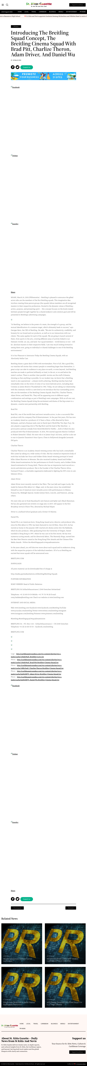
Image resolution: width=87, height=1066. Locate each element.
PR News (83, 12)
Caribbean (42, 12)
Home (20, 12)
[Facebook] (43, 118)
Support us (26, 67)
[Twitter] (43, 186)
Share (13, 292)
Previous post (17, 908)
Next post (70, 908)
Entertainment (71, 12)
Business (52, 12)
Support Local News (77, 5)
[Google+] (43, 255)
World (61, 12)
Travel (33, 12)
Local (26, 12)
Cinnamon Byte (81, 1064)
